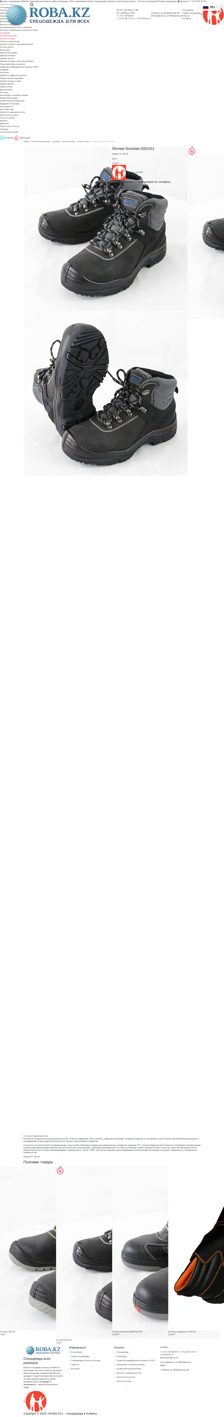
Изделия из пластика (10, 104)
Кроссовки (5, 50)
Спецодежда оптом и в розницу (86, 1360)
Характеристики (40, 1136)
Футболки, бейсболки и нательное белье (19, 30)
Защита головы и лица (10, 81)
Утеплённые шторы (9, 132)
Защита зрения (7, 84)
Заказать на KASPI (134, 172)
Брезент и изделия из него (12, 112)
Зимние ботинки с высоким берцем (16, 61)
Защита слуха (6, 86)
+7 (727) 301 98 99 (124, 16)
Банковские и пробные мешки (14, 95)
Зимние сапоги (7, 58)
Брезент (4, 120)
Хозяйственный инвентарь (12, 101)
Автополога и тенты (9, 115)
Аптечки (4, 92)
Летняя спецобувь (8, 36)
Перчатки (4, 72)
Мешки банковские (9, 98)
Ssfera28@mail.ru (159, 16)
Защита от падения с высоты (13, 75)
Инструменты (6, 106)
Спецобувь (5, 33)
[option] (105, 228)
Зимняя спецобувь (8, 53)
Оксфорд (4, 129)
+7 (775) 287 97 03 (125, 18)
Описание (28, 1136)
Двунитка (4, 123)
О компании (187, 10)
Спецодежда (122, 1352)
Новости (186, 16)
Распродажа (24, 138)
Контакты (186, 18)
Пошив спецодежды (191, 13)
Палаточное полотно (10, 126)
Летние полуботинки (10, 41)
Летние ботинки (7, 38)
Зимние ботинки (7, 55)
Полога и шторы (7, 118)
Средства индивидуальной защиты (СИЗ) (19, 67)
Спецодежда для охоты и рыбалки (16, 27)
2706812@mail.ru (174, 16)
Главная (26, 141)
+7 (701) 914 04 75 (142, 18)
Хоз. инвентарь (7, 109)
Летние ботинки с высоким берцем (16, 44)
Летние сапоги (7, 47)
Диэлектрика (6, 89)
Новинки (9, 138)
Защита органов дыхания (11, 78)
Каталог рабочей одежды (40, 141)
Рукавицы (4, 70)
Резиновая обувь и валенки (12, 64)
